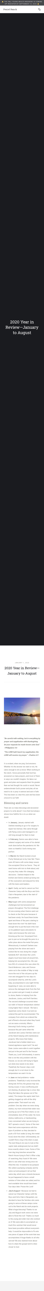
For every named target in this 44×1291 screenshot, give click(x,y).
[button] (39, 9)
